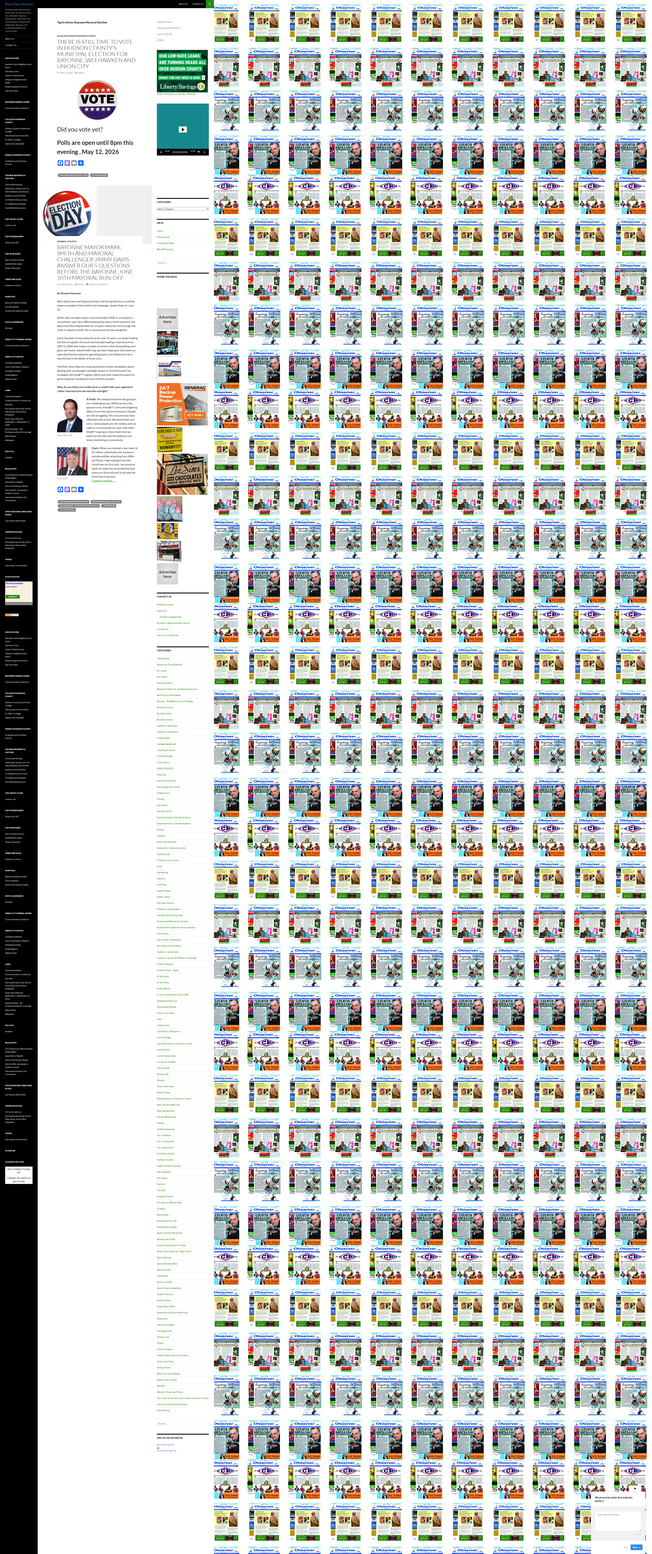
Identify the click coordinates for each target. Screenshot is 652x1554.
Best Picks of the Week (169, 695)
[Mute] (199, 152)
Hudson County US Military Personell (176, 957)
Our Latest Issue (165, 1147)
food (159, 866)
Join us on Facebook (167, 635)
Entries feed (163, 237)
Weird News (10, 436)
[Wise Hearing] (169, 550)
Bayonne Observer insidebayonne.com (177, 689)
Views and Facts (165, 1361)
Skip (625, 1547)
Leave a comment (98, 284)
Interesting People (166, 1006)
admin (80, 72)
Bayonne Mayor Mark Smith (74, 502)
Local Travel (163, 1068)
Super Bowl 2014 (166, 1306)
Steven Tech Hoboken (14, 143)
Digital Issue (163, 792)
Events (160, 829)
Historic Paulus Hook (14, 75)
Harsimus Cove (12, 71)
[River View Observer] (158, 1447)
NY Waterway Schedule (15, 204)
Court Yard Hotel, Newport (17, 367)
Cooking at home (166, 750)
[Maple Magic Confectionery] (169, 508)
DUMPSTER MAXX (13, 264)
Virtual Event (164, 1367)
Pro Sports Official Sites (169, 1202)
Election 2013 (164, 811)
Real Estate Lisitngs (167, 1226)
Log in (160, 230)
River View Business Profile (171, 1245)
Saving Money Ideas (167, 1263)
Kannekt (9, 404)
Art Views (162, 676)
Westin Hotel (11, 379)
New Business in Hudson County (174, 1098)
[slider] (180, 152)
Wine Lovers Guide (167, 1379)
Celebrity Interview (167, 725)
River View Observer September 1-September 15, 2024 (17, 422)
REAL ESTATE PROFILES (169, 1233)
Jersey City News (166, 1012)
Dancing (161, 774)
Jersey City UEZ (12, 242)
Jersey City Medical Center (17, 311)
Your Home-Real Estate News (172, 1404)
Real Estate (162, 1214)
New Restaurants (166, 1110)
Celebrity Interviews (167, 731)
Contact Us (198, 4)
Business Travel (165, 707)
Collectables (163, 737)
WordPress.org (165, 249)
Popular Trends (165, 1196)
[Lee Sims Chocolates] (182, 474)
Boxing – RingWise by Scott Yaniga (175, 701)
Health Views (164, 890)
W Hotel (8, 328)
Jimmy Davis (109, 506)
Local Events (163, 1049)
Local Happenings (166, 1055)
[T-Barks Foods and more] (169, 439)
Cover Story (163, 762)
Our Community (165, 1141)
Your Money (163, 1410)
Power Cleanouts (12, 268)
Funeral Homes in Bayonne (17, 108)
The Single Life (164, 1330)
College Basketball (166, 744)
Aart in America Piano (14, 260)
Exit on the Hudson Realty (16, 486)
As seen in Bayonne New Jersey (173, 622)
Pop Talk (161, 1190)
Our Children (164, 1135)
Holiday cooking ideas (168, 909)
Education (162, 805)
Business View (164, 713)
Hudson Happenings (170, 616)
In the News (163, 982)
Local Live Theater (166, 1061)
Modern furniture (13, 285)
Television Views (165, 1324)
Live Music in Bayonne (168, 1031)
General (61, 241)
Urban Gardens (165, 1349)
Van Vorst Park (11, 90)
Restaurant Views (166, 1239)
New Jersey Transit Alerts (16, 565)
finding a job (163, 854)
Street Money (164, 1300)
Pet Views (162, 1178)
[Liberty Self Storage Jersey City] (169, 368)
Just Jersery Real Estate (15, 520)
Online (160, 1123)
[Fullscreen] (204, 152)
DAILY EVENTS (165, 768)
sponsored (162, 1275)
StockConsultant (14, 583)
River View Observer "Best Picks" (174, 1251)
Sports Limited (164, 1281)
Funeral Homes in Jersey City (18, 400)
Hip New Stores (165, 902)
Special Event (164, 1269)
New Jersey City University (17, 135)
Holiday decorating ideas (170, 915)
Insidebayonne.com (167, 1000)
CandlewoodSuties (13, 363)
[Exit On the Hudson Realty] (167, 342)
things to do (163, 1336)
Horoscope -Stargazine (169, 939)
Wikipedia (9, 440)
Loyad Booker (99, 175)
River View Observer (19, 4)
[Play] (161, 152)
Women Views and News (170, 1391)
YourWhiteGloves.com (15, 208)
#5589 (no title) (165, 604)
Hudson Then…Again (168, 970)
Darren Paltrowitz (166, 780)
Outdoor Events (165, 1159)
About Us (183, 4)
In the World (163, 988)
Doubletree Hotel (13, 371)
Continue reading (103, 480)
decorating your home (168, 786)
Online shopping (165, 1129)
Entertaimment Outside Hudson (174, 817)
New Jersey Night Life (168, 1104)
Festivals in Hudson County (171, 847)
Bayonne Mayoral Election (73, 175)
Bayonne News (165, 682)
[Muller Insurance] (167, 530)
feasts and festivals (167, 841)
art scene (161, 670)
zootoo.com (10, 225)
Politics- (72, 241)
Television (162, 1318)
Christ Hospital (11, 306)
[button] (183, 130)
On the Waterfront (166, 1116)
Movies (161, 1080)
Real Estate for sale (167, 1220)
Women (161, 1385)
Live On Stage (164, 1037)
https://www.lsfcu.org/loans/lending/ (176, 93)
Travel (160, 1343)
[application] (183, 130)
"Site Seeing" (163, 658)
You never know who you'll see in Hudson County (183, 1398)
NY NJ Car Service (13, 538)
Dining (160, 799)
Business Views (165, 719)
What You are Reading (168, 1373)
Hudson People (165, 964)
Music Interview (165, 1086)
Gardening (162, 872)
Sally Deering (164, 1257)
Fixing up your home (167, 860)
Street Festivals (165, 1294)
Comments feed (165, 243)
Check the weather (13, 396)
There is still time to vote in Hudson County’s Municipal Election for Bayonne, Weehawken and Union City (96, 54)
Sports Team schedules (169, 1288)
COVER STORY (165, 756)
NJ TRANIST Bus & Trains (16, 199)
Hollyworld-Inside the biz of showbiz (176, 927)
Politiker (9, 457)
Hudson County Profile (15, 195)
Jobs (159, 1019)
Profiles (161, 1208)
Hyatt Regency (11, 375)
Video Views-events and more (172, 1355)
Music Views (163, 1092)
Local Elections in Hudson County (76, 36)
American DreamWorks (169, 664)
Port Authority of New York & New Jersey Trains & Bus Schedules (18, 411)
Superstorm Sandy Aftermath (172, 1312)
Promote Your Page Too (166, 1451)
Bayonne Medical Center (16, 302)
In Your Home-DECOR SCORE (173, 994)
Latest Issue (163, 1025)
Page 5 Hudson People (168, 1165)
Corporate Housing (13, 184)
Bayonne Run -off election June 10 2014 (79, 506)
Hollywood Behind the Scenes (172, 921)
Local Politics (67, 510)
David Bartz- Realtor (14, 482)
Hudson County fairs (168, 951)
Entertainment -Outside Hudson (174, 823)
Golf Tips (161, 884)
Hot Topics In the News (169, 945)
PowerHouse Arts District (16, 86)
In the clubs (163, 976)
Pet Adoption (164, 1171)
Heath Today (163, 896)
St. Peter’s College (13, 139)
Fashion (161, 835)
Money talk (163, 1074)
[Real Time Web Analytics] (12, 614)
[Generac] (182, 404)
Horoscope (163, 933)
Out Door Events (166, 1153)
